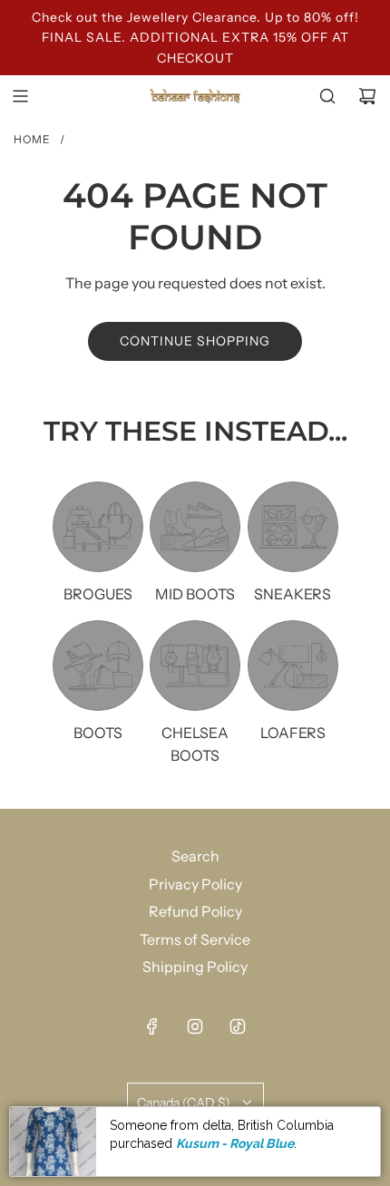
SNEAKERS (292, 594)
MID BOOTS (195, 594)
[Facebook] (152, 1026)
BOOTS (97, 733)
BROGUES (97, 594)
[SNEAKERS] (293, 526)
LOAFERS (293, 733)
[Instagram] (195, 1026)
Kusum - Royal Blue (235, 1143)
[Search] (327, 96)
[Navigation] (20, 96)
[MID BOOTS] (195, 526)
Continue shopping (195, 341)
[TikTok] (238, 1026)
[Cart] (367, 96)
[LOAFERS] (293, 665)
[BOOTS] (98, 665)
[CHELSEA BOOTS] (195, 665)
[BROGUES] (98, 526)
